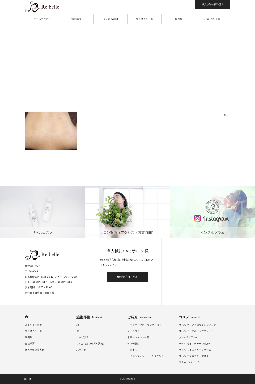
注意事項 (132, 349)
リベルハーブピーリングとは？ (145, 324)
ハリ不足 (81, 349)
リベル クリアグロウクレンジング (197, 324)
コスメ (190, 317)
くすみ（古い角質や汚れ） (90, 343)
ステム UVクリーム (189, 362)
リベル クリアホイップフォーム (196, 331)
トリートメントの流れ (140, 337)
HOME (26, 316)
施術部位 (76, 19)
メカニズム (134, 331)
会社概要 (30, 343)
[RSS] (30, 379)
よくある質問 (110, 19)
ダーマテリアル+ (188, 337)
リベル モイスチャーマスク (194, 356)
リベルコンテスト (213, 19)
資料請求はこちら (127, 276)
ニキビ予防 (82, 337)
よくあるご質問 (33, 324)
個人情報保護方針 (34, 349)
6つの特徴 (133, 343)
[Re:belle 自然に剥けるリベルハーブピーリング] (42, 6)
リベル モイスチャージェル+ (194, 343)
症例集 (178, 19)
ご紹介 (139, 317)
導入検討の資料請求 (213, 4)
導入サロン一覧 (144, 19)
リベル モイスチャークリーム (195, 349)
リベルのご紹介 (42, 19)
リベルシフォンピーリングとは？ (146, 356)
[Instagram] (25, 379)
